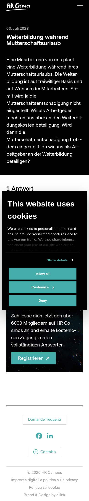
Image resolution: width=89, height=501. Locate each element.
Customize (40, 287)
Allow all (43, 274)
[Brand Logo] (18, 7)
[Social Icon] (39, 435)
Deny (43, 300)
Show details (57, 260)
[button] (44, 420)
